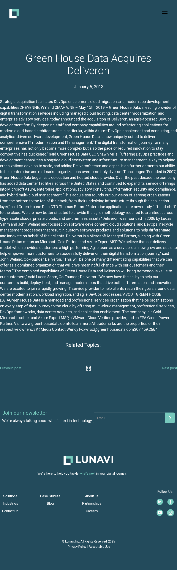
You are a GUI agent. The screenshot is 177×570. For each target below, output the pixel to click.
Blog (50, 503)
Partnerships (91, 503)
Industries (10, 503)
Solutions (10, 496)
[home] (14, 13)
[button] (164, 13)
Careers (92, 511)
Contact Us (10, 511)
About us (91, 496)
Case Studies (50, 496)
